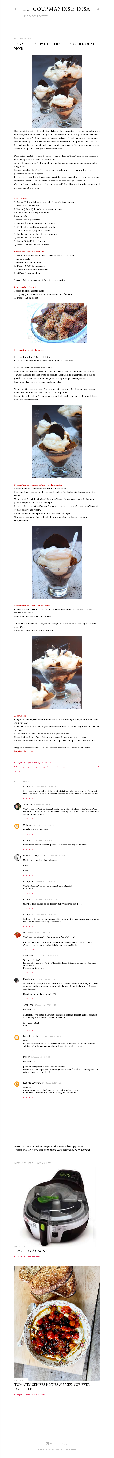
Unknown (28, 825)
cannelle (32, 767)
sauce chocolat (93, 767)
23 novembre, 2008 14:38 (46, 899)
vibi (25, 932)
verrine (17, 771)
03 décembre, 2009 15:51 (52, 1036)
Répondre (28, 798)
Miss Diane (28, 979)
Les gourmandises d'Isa (56, 8)
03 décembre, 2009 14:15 (45, 1005)
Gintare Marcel (69, 1449)
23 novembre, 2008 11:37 (45, 825)
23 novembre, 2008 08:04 (46, 786)
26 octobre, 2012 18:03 (40, 1057)
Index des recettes (36, 16)
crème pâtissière (56, 767)
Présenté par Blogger (59, 1444)
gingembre (69, 767)
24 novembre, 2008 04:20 (46, 956)
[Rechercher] (98, 8)
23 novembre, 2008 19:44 (39, 932)
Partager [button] (18, 762)
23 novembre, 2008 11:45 (45, 840)
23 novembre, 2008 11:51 (45, 881)
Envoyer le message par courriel (37, 762)
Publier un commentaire (34, 1395)
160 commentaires (32, 1256)
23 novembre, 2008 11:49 (57, 855)
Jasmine (27, 804)
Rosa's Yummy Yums (34, 855)
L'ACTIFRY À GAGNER (32, 1250)
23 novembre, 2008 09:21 (44, 804)
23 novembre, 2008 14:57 (45, 914)
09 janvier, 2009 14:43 (45, 979)
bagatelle (24, 767)
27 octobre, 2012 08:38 (51, 1083)
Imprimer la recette (24, 751)
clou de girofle (43, 767)
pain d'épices (80, 767)
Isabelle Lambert (32, 1036)
